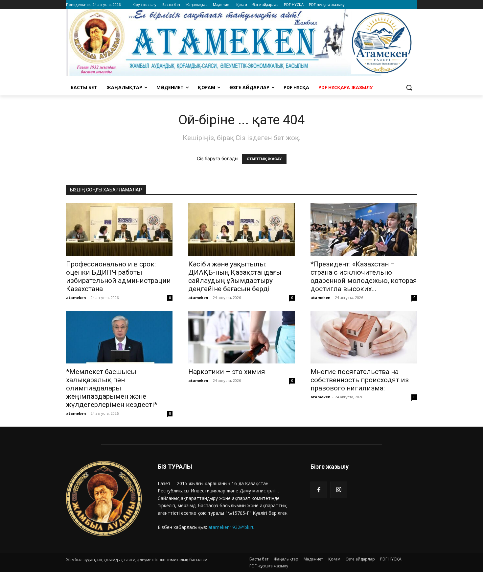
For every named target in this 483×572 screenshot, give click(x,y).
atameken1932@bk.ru (231, 527)
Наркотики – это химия (226, 372)
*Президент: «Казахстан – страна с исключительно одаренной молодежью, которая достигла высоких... (363, 276)
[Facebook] (318, 490)
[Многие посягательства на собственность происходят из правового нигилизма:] (363, 337)
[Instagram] (338, 490)
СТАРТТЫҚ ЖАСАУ (264, 159)
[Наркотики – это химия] (241, 337)
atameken (76, 297)
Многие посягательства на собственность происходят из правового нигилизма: (359, 380)
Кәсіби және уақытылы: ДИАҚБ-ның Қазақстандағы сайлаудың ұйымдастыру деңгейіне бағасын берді (235, 276)
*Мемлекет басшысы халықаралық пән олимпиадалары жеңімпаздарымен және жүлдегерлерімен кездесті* (111, 388)
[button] (409, 87)
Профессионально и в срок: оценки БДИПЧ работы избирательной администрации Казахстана (118, 276)
